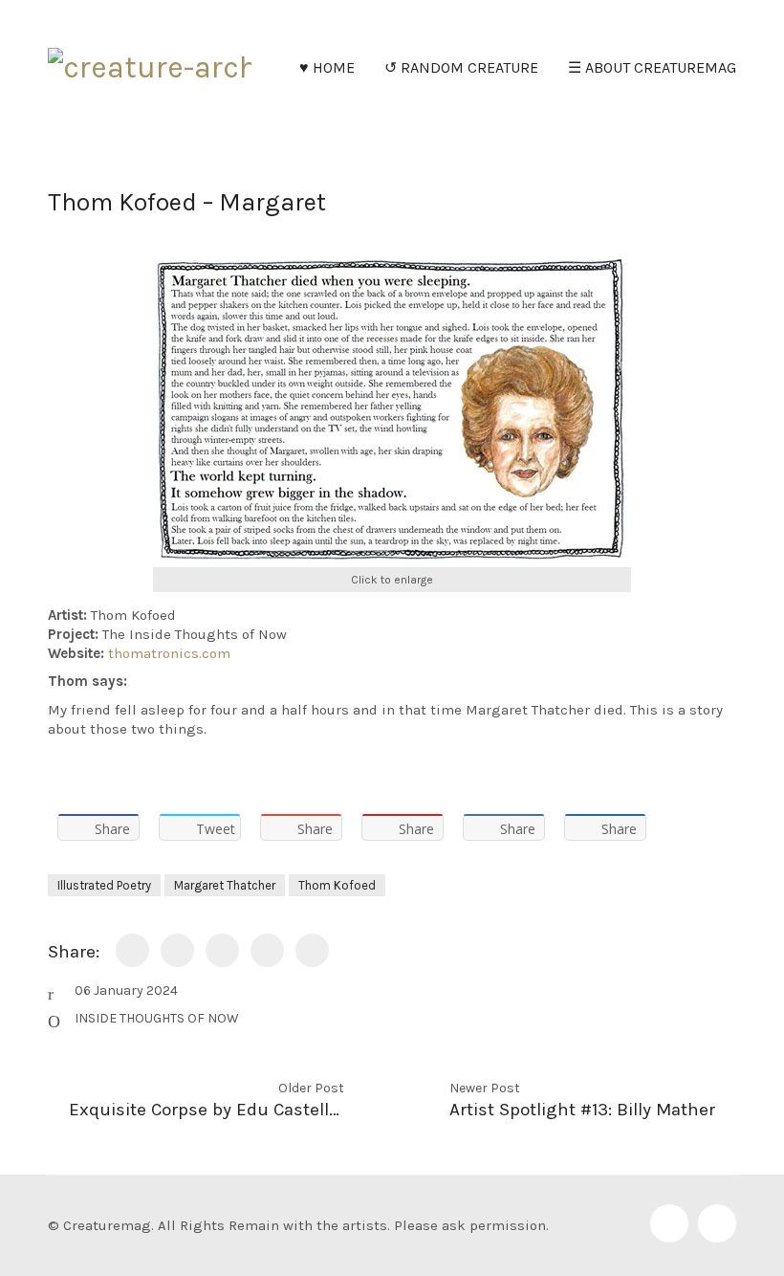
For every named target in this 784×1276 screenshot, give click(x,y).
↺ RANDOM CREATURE (461, 67)
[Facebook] (669, 1223)
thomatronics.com (169, 653)
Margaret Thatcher (224, 885)
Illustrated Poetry (104, 885)
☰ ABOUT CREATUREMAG (652, 67)
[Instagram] (717, 1223)
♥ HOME (327, 67)
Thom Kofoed (337, 885)
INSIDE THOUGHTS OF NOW (157, 1018)
